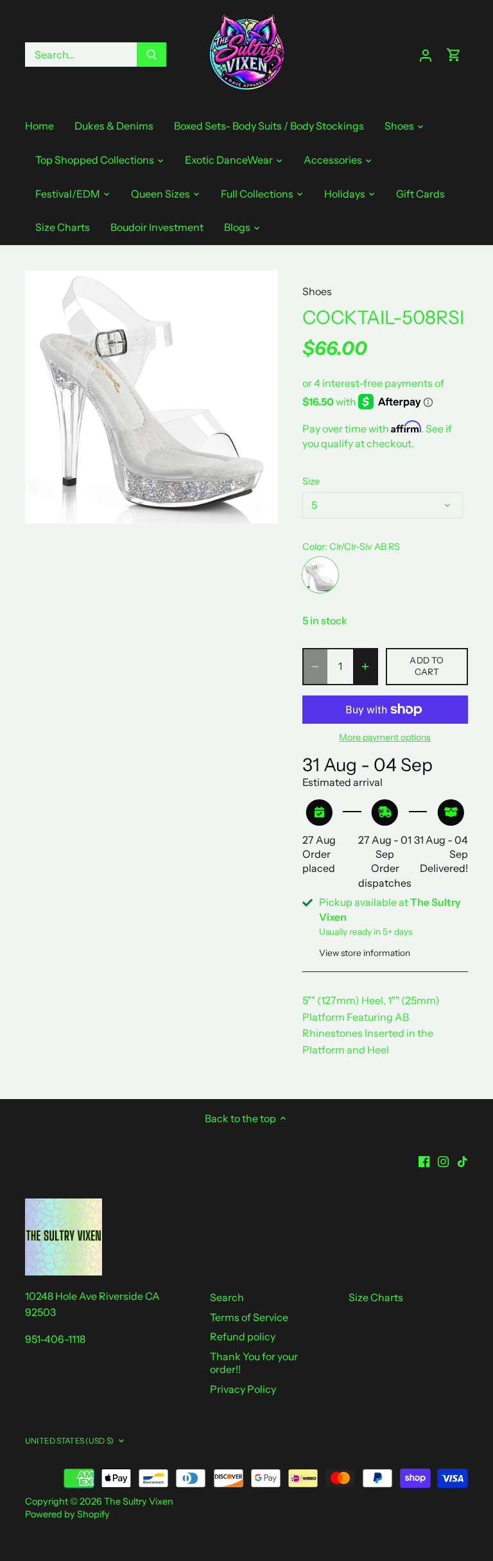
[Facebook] (424, 1160)
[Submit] (151, 54)
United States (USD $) (69, 1441)
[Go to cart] (454, 55)
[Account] (425, 55)
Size (311, 481)
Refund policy (242, 1336)
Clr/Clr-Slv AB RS (320, 575)
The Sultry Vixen (138, 1501)
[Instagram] (443, 1160)
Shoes (317, 291)
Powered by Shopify (67, 1514)
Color (313, 547)
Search (227, 1297)
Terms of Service (249, 1317)
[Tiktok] (462, 1160)
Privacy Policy (243, 1389)
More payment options (385, 737)
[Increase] (365, 666)
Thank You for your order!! (254, 1363)
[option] (151, 397)
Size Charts (376, 1297)
